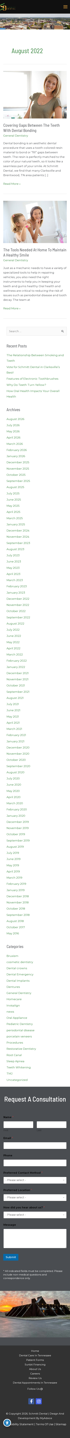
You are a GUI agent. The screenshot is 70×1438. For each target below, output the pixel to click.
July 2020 (13, 778)
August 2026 (15, 419)
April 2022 (13, 648)
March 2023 (15, 580)
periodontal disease (21, 1030)
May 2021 (13, 716)
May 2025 (13, 505)
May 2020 (13, 791)
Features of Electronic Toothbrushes (32, 378)
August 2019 (15, 846)
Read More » (12, 184)
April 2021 (13, 722)
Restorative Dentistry (21, 1048)
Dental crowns (17, 968)
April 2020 (14, 797)
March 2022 (15, 654)
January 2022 (16, 667)
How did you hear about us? (24, 1207)
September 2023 (18, 543)
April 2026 (14, 437)
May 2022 (13, 642)
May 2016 (13, 933)
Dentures (13, 986)
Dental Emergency (20, 974)
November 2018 (18, 902)
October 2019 (16, 834)
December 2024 (18, 530)
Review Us (35, 1378)
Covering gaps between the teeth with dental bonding (31, 128)
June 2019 (14, 859)
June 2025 (14, 499)
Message (9, 1224)
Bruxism (12, 956)
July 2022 (13, 629)
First (5, 1130)
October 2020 (16, 759)
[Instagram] (39, 1401)
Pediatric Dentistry (20, 1024)
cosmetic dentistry (20, 962)
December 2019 (18, 822)
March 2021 (14, 729)
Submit (11, 1257)
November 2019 (18, 828)
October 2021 (16, 685)
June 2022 (14, 635)
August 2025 (15, 487)
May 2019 (13, 865)
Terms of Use (44, 1424)
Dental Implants (18, 980)
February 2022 (17, 660)
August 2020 (15, 772)
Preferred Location (17, 1190)
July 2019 (13, 852)
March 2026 (15, 443)
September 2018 (18, 915)
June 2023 (14, 561)
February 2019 (16, 883)
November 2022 (18, 605)
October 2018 (16, 908)
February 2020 (17, 809)
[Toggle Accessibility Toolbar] (7, 1423)
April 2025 (13, 512)
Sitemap (61, 1424)
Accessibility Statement (19, 1424)
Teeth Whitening (19, 1067)
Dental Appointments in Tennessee (35, 1382)
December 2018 (18, 896)
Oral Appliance (17, 1017)
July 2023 (13, 555)
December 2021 (18, 673)
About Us (35, 1369)
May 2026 (13, 431)
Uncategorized (17, 1079)
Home (35, 1350)
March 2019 (14, 877)
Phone (7, 1155)
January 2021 (15, 741)
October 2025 (16, 474)
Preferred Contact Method (23, 1172)
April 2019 (13, 871)
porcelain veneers (19, 1036)
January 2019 (16, 890)
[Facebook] (31, 1401)
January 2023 (16, 592)
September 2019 (18, 840)
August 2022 (15, 623)
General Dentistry (15, 135)
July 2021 (13, 704)
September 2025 (18, 481)
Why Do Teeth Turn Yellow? (26, 384)
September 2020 (18, 766)
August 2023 (15, 549)
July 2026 (13, 425)
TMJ (10, 1073)
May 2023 (13, 567)
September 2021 (18, 691)
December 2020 (18, 747)
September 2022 (18, 617)
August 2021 (15, 698)
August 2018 (15, 921)
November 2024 (18, 536)
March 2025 (15, 518)
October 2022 (16, 611)
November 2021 (17, 679)
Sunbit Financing (35, 1364)
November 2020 (18, 753)
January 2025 (16, 524)
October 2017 (16, 927)
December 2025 (18, 462)
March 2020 (15, 803)
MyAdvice (46, 1418)
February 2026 (17, 450)
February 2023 (17, 586)
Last (39, 1130)
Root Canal (14, 1055)
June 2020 (14, 784)
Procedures (15, 1042)
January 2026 (16, 456)
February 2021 (16, 735)
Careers (35, 1373)
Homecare (14, 999)
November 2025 (18, 468)
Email (8, 1138)
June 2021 (13, 710)
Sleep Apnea (15, 1061)
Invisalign (13, 1005)
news (10, 1011)
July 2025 (13, 493)
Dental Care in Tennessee (35, 1355)
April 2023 (13, 574)
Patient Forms (35, 1360)
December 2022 (18, 598)
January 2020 (16, 815)
